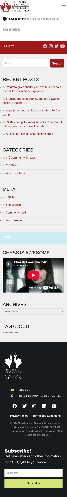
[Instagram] (34, 405)
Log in (10, 197)
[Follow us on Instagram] (51, 46)
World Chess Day (10, 333)
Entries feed (13, 204)
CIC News (12, 165)
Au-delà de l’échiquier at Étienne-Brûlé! (30, 134)
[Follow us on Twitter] (56, 46)
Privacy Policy (19, 415)
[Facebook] (14, 405)
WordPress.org (15, 220)
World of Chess (15, 173)
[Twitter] (24, 405)
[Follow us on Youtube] (62, 46)
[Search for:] (26, 63)
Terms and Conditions (47, 415)
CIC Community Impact (20, 157)
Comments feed (16, 212)
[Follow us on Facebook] (45, 46)
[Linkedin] (44, 405)
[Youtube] (53, 405)
